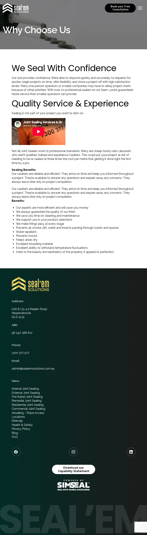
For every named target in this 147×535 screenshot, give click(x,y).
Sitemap (17, 420)
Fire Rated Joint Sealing (27, 396)
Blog (15, 433)
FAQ (15, 437)
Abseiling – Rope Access (28, 413)
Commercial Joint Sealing (28, 408)
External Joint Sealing (26, 392)
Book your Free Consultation (120, 8)
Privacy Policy (21, 429)
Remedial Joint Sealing (27, 400)
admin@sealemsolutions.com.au (33, 368)
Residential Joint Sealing (28, 404)
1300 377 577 (20, 353)
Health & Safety (22, 425)
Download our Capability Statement (73, 469)
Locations (18, 417)
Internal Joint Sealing (25, 388)
